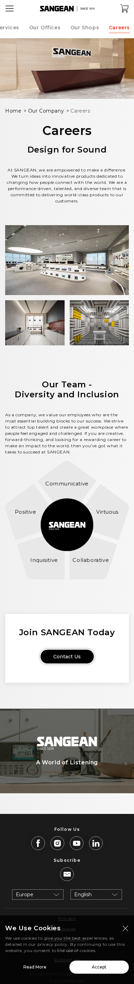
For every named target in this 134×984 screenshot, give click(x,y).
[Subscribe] (67, 874)
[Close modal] (125, 928)
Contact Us (67, 656)
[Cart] (124, 8)
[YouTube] (76, 843)
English (83, 894)
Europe (24, 894)
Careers (119, 27)
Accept (99, 967)
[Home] (67, 8)
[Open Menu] (9, 8)
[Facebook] (38, 843)
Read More (34, 967)
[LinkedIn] (96, 843)
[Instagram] (57, 843)
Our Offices (45, 27)
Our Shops (84, 27)
